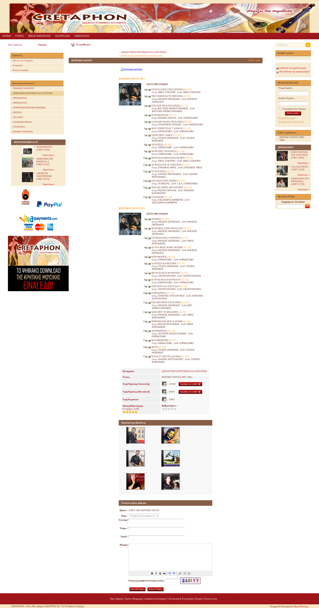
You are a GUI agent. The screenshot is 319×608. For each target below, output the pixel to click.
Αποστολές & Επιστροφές (180, 598)
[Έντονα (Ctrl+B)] (152, 573)
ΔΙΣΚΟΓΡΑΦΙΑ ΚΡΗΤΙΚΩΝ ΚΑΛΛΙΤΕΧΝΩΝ (33, 93)
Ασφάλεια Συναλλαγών (155, 598)
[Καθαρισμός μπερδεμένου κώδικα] (179, 573)
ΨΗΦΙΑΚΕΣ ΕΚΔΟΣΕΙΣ (23, 88)
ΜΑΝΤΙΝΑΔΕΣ (62, 36)
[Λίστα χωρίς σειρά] (185, 573)
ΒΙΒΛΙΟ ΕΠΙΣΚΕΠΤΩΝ (39, 36)
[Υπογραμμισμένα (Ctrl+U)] (160, 573)
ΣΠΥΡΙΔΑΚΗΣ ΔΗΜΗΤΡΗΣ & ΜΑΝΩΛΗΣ (141, 55)
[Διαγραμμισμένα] (164, 573)
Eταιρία (199, 598)
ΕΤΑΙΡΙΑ (19, 36)
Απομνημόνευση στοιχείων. (294, 109)
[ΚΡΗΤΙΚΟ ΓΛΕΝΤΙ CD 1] (130, 104)
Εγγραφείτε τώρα (286, 117)
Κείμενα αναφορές (20, 70)
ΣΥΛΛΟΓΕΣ (18, 117)
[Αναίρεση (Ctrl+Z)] (170, 573)
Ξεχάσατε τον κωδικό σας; (291, 121)
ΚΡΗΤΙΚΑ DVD (20, 103)
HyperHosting (301, 606)
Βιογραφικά (18, 65)
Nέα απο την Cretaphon (23, 60)
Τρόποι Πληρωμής (134, 598)
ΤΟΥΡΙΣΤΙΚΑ (19, 127)
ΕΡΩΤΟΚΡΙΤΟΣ (20, 98)
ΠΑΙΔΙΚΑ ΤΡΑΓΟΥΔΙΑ (23, 131)
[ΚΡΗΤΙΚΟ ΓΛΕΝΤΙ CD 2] (130, 234)
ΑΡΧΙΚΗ (6, 36)
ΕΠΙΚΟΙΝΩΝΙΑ (81, 36)
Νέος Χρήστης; (15, 44)
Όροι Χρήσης (116, 598)
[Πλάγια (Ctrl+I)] (156, 573)
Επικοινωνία (210, 598)
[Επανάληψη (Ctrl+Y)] (174, 573)
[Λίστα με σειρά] (189, 573)
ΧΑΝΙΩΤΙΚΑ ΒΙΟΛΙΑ (22, 122)
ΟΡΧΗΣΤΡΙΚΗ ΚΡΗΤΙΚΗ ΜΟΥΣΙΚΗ (29, 107)
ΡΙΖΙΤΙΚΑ (17, 112)
